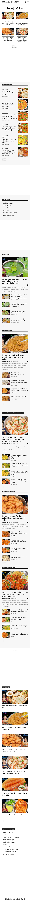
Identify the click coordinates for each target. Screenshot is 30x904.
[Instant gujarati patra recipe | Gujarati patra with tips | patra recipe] (6, 465)
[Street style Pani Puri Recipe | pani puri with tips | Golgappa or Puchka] (6, 619)
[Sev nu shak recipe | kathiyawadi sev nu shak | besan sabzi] (23, 104)
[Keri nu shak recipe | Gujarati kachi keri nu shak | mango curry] (23, 152)
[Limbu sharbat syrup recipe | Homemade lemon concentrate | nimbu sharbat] (6, 296)
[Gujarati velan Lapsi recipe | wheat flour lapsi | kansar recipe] (22, 15)
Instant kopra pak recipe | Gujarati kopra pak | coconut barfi (19, 382)
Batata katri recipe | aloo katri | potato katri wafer (19, 556)
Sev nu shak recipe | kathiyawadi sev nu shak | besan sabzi (8, 104)
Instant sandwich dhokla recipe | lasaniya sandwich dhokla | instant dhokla (22, 39)
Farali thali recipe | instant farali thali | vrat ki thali (8, 23)
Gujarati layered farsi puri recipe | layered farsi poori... (14, 750)
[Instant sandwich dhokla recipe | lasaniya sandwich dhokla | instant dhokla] (22, 31)
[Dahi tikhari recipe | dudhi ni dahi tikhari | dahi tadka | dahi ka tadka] (23, 140)
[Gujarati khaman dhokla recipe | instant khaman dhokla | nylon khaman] (6, 473)
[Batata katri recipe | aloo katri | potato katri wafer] (6, 558)
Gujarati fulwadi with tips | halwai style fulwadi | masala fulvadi (19, 533)
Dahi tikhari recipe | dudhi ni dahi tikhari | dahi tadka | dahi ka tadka (9, 140)
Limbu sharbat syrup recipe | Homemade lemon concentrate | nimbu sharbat (19, 296)
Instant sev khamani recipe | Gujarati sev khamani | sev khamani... (19, 456)
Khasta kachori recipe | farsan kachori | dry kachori (19, 549)
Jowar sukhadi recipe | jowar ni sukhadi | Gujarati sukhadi (19, 397)
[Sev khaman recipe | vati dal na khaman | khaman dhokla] (6, 627)
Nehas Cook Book (5, 96)
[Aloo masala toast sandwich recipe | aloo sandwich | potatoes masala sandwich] (15, 806)
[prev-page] (13, 46)
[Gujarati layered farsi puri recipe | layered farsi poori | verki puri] (8, 31)
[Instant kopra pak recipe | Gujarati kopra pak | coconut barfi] (6, 382)
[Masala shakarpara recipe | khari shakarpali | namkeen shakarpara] (6, 542)
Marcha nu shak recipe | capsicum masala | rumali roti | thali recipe (9, 116)
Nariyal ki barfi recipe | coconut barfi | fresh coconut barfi (19, 373)
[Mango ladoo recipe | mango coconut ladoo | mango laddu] (6, 391)
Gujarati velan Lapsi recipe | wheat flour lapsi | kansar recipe (22, 23)
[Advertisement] (15, 63)
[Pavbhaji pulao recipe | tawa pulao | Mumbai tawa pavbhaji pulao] (6, 635)
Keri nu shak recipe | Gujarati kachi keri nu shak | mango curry (9, 151)
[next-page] (16, 46)
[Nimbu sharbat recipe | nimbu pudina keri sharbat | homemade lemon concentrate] (15, 267)
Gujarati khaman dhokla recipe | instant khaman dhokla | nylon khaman (19, 472)
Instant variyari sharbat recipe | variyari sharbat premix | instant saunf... (19, 304)
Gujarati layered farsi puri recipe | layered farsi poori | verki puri (8, 39)
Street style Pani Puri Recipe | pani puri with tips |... (19, 618)
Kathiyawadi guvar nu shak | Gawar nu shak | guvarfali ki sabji (9, 128)
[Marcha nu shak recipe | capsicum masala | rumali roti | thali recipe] (23, 116)
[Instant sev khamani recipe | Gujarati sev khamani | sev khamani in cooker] (6, 457)
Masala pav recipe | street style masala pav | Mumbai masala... (19, 610)
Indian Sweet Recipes (22, 20)
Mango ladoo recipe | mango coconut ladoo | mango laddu (19, 389)
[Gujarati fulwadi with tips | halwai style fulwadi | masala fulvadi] (6, 534)
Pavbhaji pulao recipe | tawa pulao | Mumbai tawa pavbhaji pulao (19, 634)
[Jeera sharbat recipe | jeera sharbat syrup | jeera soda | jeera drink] (6, 320)
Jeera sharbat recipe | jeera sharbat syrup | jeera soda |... (19, 319)
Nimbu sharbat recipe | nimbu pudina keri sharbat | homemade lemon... (14, 281)
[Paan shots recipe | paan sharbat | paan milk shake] (6, 312)
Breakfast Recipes (22, 35)
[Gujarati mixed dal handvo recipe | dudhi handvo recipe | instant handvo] (6, 481)
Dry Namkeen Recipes (8, 35)
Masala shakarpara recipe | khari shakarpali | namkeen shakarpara (18, 541)
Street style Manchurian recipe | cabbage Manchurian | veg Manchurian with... (15, 594)
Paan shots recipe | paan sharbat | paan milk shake (18, 312)
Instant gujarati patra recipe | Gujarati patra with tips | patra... (19, 464)
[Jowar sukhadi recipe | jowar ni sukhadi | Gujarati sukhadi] (6, 398)
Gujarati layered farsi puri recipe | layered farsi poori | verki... (13, 518)
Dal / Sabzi (8, 20)
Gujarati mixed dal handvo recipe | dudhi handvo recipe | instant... (19, 481)
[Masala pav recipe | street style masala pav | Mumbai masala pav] (6, 612)
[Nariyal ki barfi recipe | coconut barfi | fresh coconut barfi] (6, 375)
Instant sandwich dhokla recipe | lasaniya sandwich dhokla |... (13, 772)
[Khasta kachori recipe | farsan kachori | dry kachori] (6, 550)
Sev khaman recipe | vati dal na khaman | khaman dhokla (19, 626)
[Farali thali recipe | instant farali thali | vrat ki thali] (8, 15)
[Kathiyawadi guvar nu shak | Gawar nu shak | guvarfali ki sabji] (23, 128)
